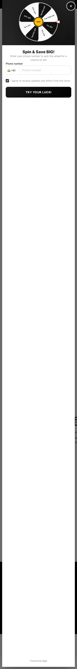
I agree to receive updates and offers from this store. (41, 80)
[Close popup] (71, 6)
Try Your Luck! (39, 92)
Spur (44, 660)
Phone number (14, 63)
